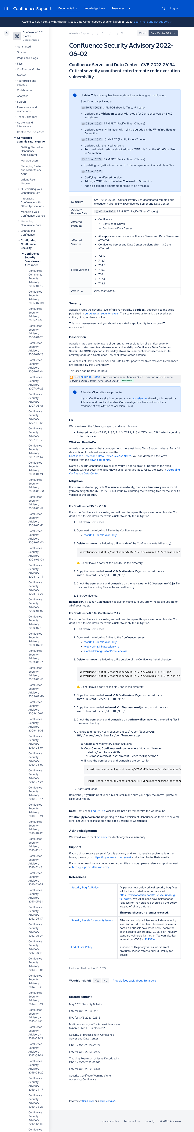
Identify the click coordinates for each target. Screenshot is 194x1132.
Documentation (67, 8)
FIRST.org (151, 939)
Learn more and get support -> (153, 21)
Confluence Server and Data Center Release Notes (100, 456)
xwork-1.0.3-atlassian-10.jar (101, 535)
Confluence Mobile (28, 69)
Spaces (21, 52)
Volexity (102, 837)
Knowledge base (94, 8)
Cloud (142, 33)
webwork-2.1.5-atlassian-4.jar (102, 646)
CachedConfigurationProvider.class (106, 651)
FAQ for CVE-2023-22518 (84, 1010)
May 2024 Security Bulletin (85, 1004)
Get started (24, 46)
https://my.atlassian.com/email (112, 857)
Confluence (88, 1101)
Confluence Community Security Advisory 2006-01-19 (35, 278)
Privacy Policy (110, 1121)
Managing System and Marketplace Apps (32, 170)
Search (163, 8)
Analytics (22, 95)
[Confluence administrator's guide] (106, 33)
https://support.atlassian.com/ (90, 867)
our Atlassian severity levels (101, 313)
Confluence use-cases (30, 132)
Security (150, 1121)
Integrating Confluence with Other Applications (32, 202)
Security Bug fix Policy (85, 887)
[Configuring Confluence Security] (114, 33)
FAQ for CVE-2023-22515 (84, 1017)
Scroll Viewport (107, 1101)
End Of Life (98, 810)
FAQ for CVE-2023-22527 (84, 1051)
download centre (100, 459)
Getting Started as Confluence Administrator (32, 151)
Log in (174, 8)
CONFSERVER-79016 (87, 377)
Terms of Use (132, 1121)
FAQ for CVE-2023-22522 (84, 1045)
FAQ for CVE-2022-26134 (84, 1068)
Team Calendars (27, 116)
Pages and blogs (27, 57)
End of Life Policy (81, 947)
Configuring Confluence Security (28, 244)
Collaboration (25, 90)
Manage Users (29, 160)
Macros (21, 75)
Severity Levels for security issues (92, 920)
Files (20, 63)
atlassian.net (140, 398)
